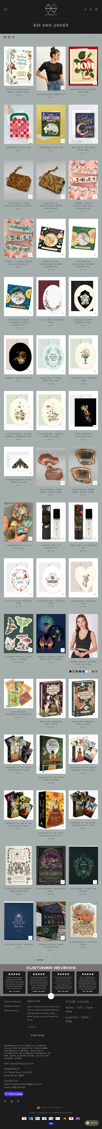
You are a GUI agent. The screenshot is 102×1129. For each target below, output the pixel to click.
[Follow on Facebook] (5, 1101)
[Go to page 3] (77, 957)
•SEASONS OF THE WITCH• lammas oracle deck (51, 834)
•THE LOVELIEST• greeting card (51, 602)
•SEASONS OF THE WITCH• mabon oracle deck (83, 824)
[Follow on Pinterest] (18, 1101)
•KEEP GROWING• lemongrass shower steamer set (51, 264)
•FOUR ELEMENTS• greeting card (83, 435)
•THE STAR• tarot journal (18, 944)
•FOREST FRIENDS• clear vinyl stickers (19, 658)
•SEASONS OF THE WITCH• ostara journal (51, 779)
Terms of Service (12, 1002)
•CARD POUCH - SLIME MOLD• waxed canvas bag (19, 204)
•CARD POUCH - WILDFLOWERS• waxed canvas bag (51, 205)
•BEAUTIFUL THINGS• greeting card (51, 379)
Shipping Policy (12, 1006)
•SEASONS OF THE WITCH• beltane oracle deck (83, 769)
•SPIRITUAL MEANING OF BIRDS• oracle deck (18, 91)
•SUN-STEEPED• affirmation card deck (18, 713)
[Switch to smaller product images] (9, 37)
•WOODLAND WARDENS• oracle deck (83, 723)
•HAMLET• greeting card (18, 378)
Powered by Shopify (62, 1113)
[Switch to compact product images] (13, 37)
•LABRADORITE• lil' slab (18, 545)
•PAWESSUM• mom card (51, 147)
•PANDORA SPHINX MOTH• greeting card (19, 481)
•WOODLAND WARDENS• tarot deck (51, 723)
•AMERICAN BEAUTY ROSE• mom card (83, 91)
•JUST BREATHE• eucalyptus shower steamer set (83, 264)
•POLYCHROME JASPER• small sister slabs (51, 491)
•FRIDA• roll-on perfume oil (83, 547)
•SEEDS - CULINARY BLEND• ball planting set (19, 263)
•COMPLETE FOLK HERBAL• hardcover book (18, 890)
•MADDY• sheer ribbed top (51, 94)
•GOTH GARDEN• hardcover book (51, 890)
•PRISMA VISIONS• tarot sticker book (51, 946)
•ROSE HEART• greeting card (83, 602)
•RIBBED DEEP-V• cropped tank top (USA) (83, 663)
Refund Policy (11, 1011)
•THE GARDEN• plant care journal (83, 890)
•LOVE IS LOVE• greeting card (18, 602)
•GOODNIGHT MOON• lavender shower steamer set (18, 322)
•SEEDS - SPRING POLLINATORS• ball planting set (83, 205)
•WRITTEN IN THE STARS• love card (83, 149)
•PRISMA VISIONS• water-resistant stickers (51, 658)
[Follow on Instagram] (11, 1101)
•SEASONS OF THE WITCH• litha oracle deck (18, 825)
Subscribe (38, 1035)
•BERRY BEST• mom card (18, 147)
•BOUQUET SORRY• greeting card (83, 321)
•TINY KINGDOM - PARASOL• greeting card (51, 435)
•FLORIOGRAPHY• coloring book (83, 943)
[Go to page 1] (25, 957)
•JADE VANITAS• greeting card (83, 379)
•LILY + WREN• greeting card (51, 321)
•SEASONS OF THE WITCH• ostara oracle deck (18, 769)
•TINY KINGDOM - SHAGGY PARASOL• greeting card (18, 435)
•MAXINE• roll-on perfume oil (51, 547)
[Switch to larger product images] (5, 37)
